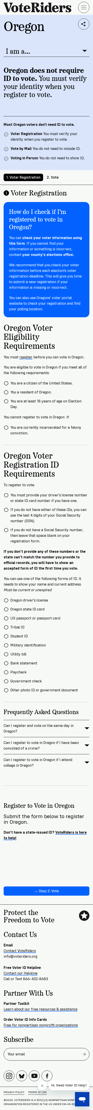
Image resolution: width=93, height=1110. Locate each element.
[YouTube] (34, 1075)
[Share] (83, 24)
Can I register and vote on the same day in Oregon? (39, 728)
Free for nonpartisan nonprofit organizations (41, 1025)
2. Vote (53, 177)
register (26, 357)
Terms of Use (37, 1092)
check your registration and (51, 303)
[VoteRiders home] (40, 7)
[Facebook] (47, 1075)
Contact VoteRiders (20, 951)
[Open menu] (83, 7)
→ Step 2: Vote (46, 891)
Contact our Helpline (20, 973)
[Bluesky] (21, 1075)
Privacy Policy (14, 1092)
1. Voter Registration (23, 177)
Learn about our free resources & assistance (40, 1009)
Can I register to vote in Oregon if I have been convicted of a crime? (41, 745)
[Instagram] (9, 1075)
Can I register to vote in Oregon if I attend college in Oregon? (38, 763)
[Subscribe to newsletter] (84, 1054)
